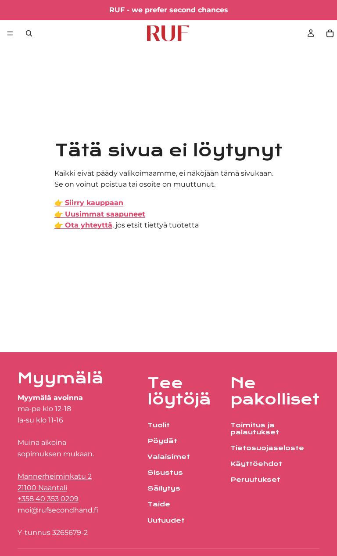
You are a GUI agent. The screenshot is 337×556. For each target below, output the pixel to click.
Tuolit (158, 425)
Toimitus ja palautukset (254, 428)
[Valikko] (10, 33)
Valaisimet (168, 457)
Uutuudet (166, 520)
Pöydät (162, 441)
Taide (158, 505)
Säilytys (163, 489)
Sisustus (165, 473)
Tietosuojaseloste (267, 448)
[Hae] (29, 33)
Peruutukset (255, 480)
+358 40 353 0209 (48, 499)
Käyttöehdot (256, 464)
